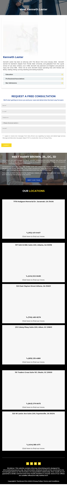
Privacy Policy (37, 481)
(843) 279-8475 (34, 404)
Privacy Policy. (48, 138)
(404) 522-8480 (34, 276)
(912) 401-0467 (34, 233)
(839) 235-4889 (34, 358)
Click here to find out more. (33, 236)
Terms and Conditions (51, 481)
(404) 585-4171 (34, 445)
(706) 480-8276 (34, 317)
